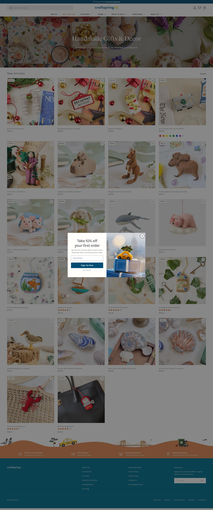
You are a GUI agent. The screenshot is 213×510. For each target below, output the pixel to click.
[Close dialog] (142, 236)
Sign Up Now (87, 265)
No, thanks (87, 270)
